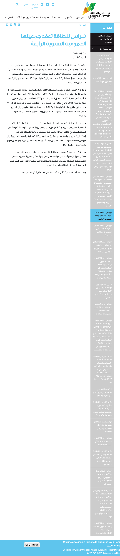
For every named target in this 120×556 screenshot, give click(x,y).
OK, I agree (31, 544)
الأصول (68, 17)
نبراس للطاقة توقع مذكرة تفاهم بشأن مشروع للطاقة (103, 441)
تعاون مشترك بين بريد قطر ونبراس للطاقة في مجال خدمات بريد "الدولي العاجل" (103, 291)
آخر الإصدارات (106, 49)
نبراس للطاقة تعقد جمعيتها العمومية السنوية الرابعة (103, 215)
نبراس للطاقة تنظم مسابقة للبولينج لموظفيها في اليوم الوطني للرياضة (102, 246)
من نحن (80, 17)
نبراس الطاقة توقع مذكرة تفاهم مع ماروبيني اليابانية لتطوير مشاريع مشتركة (103, 478)
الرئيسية (92, 17)
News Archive (72, 25)
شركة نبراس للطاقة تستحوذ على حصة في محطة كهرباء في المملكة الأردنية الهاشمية (102, 458)
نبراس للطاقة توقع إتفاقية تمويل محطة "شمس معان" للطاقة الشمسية (102, 528)
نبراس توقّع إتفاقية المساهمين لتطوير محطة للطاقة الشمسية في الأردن (103, 309)
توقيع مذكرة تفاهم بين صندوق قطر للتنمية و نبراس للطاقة (103, 426)
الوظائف (21, 17)
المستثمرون (33, 17)
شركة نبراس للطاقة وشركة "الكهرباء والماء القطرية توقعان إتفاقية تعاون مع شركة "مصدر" (102, 409)
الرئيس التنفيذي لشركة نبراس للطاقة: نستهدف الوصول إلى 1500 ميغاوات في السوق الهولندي (103, 63)
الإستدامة (56, 17)
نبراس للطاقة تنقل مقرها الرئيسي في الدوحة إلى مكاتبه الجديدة (103, 230)
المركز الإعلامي (34, 6)
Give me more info (97, 553)
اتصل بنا (9, 17)
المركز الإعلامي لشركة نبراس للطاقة (105, 39)
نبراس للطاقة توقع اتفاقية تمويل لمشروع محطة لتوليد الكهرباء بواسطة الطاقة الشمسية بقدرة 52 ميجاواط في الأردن (103, 268)
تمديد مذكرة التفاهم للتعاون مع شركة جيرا (102, 81)
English (25, 4)
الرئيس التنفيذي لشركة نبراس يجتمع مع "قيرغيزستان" (102, 392)
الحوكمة (44, 17)
